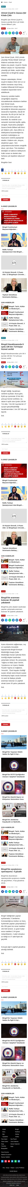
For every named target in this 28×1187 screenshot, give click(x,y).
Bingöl (10, 2)
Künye (7, 1167)
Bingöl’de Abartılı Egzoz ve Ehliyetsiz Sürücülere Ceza (13, 798)
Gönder (5, 199)
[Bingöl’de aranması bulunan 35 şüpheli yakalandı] (14, 632)
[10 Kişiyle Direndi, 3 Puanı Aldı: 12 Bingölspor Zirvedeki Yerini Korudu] (14, 262)
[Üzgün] (25, 170)
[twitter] (6, 33)
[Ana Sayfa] (1, 2)
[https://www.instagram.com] (5, 1161)
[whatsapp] (9, 33)
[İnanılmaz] (21, 170)
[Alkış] (5, 170)
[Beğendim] (2, 170)
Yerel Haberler (14, 1141)
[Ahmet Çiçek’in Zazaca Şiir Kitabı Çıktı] (14, 45)
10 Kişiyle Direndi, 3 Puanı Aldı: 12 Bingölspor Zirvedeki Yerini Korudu (13, 273)
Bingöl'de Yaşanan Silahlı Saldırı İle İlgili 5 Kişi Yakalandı (12, 753)
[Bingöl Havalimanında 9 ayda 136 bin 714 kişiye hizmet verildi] (14, 379)
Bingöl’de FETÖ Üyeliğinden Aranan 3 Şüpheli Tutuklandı (13, 776)
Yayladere (5, 1136)
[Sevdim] (9, 170)
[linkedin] (16, 33)
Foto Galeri (4, 1139)
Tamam (17, 1185)
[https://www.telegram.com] (19, 1161)
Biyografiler (4, 1148)
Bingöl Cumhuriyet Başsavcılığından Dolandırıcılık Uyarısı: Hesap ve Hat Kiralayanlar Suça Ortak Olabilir (13, 228)
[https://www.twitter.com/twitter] (2, 1161)
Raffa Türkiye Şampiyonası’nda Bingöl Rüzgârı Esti (12, 251)
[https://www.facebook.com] (9, 1161)
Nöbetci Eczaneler (6, 1154)
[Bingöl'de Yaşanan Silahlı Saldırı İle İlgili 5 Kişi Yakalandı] (14, 742)
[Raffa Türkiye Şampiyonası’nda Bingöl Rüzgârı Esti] (14, 240)
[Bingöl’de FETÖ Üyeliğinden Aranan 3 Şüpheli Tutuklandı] (14, 765)
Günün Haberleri (15, 1144)
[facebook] (2, 33)
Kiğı (3, 1134)
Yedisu (17, 1136)
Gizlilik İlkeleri (13, 1171)
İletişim (12, 1167)
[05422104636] (15, 1161)
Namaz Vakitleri (5, 1157)
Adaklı (4, 1129)
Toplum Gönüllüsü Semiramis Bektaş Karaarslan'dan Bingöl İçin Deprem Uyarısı (12, 296)
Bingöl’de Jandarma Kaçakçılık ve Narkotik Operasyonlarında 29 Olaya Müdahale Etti (13, 821)
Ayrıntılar (12, 1185)
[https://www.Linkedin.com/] (12, 1161)
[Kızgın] (15, 170)
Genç (3, 1131)
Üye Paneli (13, 1139)
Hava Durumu (5, 1152)
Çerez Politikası (20, 1167)
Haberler (6, 2)
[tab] (5, 180)
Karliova (17, 1131)
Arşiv (11, 1146)
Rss (4, 1167)
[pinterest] (20, 33)
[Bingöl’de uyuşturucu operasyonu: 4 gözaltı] (14, 904)
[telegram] (13, 33)
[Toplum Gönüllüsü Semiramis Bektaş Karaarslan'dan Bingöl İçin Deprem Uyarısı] (14, 285)
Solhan (17, 1134)
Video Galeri (4, 1141)
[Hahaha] (18, 170)
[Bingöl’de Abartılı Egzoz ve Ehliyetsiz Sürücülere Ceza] (14, 787)
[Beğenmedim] (12, 170)
